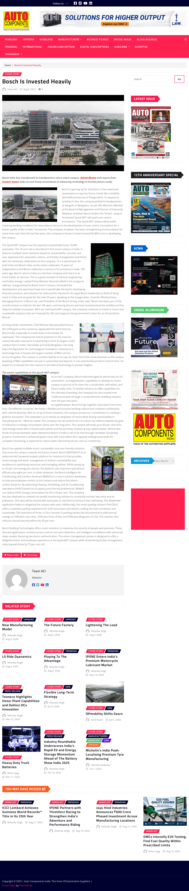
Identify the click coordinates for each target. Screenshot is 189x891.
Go (179, 79)
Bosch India (13, 555)
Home (8, 65)
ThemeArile (25, 885)
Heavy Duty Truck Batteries (15, 765)
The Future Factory (59, 625)
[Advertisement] (159, 509)
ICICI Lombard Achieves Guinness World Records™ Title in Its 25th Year (22, 812)
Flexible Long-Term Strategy (59, 694)
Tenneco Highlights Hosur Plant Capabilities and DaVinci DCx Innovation (21, 703)
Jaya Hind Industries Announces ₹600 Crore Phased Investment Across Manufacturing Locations (116, 814)
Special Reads (122, 39)
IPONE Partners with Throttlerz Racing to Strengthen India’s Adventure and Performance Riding (65, 816)
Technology (32, 555)
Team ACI (12, 89)
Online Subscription (61, 46)
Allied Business (147, 39)
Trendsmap (12, 54)
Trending (11, 46)
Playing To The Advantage (55, 658)
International (32, 46)
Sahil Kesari (97, 719)
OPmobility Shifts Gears (104, 714)
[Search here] (185, 39)
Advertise (141, 46)
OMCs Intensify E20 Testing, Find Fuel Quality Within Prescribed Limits (165, 841)
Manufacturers (69, 39)
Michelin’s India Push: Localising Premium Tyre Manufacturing (105, 754)
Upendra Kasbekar (100, 764)
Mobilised (46, 39)
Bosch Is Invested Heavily (27, 65)
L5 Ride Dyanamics (16, 656)
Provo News (9, 885)
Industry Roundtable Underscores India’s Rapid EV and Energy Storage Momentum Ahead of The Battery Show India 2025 (60, 752)
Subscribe (121, 46)
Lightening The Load (101, 625)
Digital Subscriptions (94, 46)
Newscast (11, 39)
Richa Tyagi (13, 773)
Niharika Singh (15, 635)
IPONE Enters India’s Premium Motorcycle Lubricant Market (102, 660)
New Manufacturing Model (17, 627)
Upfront (28, 39)
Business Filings (97, 39)
